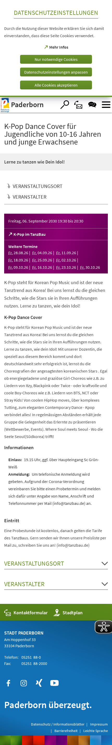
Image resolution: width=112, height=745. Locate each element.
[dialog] (56, 48)
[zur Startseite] (28, 105)
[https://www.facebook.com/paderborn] (8, 683)
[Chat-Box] (92, 104)
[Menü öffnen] (106, 104)
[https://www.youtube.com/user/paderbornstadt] (54, 683)
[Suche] (65, 104)
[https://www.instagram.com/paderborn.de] (24, 683)
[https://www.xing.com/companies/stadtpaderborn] (39, 683)
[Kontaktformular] (78, 104)
